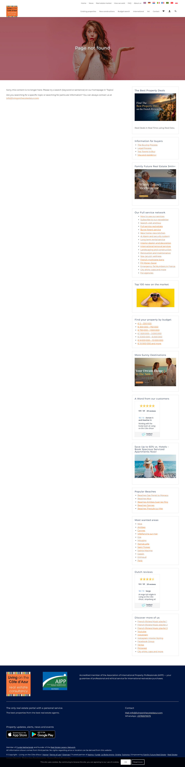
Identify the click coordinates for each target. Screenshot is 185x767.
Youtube (142, 631)
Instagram (143, 635)
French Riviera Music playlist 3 (153, 628)
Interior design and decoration (155, 243)
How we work (119, 3)
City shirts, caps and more (153, 269)
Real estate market (104, 3)
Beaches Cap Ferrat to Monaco (153, 495)
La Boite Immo (107, 754)
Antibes (141, 527)
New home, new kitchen (152, 233)
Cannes (141, 530)
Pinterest (142, 648)
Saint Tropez (144, 547)
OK (125, 762)
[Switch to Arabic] (167, 2)
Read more (137, 762)
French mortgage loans (152, 259)
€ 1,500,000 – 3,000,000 (149, 333)
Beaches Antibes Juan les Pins (153, 502)
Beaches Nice (144, 498)
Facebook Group (146, 641)
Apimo (91, 754)
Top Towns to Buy (146, 151)
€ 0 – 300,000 (145, 323)
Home (83, 3)
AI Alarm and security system (155, 236)
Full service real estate (151, 226)
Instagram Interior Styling (150, 638)
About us (137, 3)
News (91, 3)
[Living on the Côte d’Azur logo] (12, 11)
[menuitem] (84, 3)
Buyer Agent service (150, 229)
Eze (139, 537)
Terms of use (55, 754)
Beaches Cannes (146, 505)
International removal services (155, 246)
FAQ (129, 3)
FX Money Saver (148, 263)
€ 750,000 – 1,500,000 (148, 330)
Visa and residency (147, 155)
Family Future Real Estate (154, 754)
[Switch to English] (144, 2)
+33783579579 (144, 716)
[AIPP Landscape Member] (55, 681)
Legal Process (144, 148)
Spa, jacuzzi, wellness (150, 256)
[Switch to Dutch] (154, 2)
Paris (140, 560)
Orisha (118, 754)
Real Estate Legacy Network (63, 747)
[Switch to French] (163, 2)
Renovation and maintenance (155, 253)
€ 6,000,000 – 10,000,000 (150, 340)
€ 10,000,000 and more (149, 343)
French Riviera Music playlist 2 (153, 625)
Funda (97, 754)
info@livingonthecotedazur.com (22, 98)
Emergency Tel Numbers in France (157, 266)
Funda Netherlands (24, 747)
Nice (140, 524)
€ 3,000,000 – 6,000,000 (150, 337)
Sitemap (66, 754)
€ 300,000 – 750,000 (148, 327)
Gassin (141, 554)
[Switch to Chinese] (172, 2)
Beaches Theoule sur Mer (150, 508)
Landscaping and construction (155, 250)
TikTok (141, 645)
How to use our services (152, 216)
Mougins (142, 540)
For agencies (146, 273)
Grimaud (142, 557)
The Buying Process (147, 145)
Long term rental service (152, 239)
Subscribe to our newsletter (154, 219)
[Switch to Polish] (176, 2)
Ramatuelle (143, 544)
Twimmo (126, 754)
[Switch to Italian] (158, 2)
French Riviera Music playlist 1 (152, 621)
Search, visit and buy (150, 223)
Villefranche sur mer (148, 534)
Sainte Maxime (145, 550)
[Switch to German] (149, 2)
